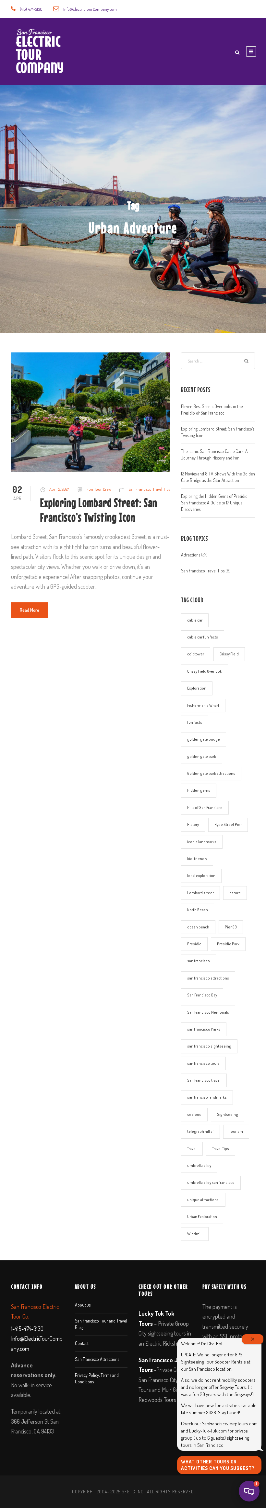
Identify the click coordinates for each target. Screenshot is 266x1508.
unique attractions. (203, 1199)
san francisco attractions (208, 978)
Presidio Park (228, 943)
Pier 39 (231, 927)
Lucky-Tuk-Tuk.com (208, 1431)
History (193, 824)
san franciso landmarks (207, 1097)
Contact (82, 1343)
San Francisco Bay (202, 995)
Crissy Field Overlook (204, 671)
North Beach (197, 909)
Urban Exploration (202, 1216)
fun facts (194, 722)
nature (235, 892)
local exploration (201, 875)
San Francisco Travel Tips (149, 489)
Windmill (194, 1233)
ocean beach (198, 927)
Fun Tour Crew (99, 489)
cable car (194, 620)
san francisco (198, 960)
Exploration (196, 688)
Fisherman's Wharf (203, 705)
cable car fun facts (202, 637)
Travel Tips (220, 1148)
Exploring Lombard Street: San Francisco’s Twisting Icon (98, 510)
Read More (29, 610)
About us (83, 1305)
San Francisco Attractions (97, 1359)
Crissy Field (229, 653)
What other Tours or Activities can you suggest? (218, 1465)
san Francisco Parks (203, 1029)
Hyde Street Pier (228, 824)
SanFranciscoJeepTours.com (230, 1423)
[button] (249, 1491)
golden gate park (201, 756)
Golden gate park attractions (211, 773)
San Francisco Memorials (208, 1012)
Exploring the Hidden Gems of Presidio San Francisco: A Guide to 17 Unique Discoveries (214, 502)
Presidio (194, 943)
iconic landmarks (201, 841)
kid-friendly (197, 858)
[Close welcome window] (252, 1339)
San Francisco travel (204, 1080)
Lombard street (200, 892)
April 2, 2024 (59, 489)
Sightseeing (227, 1114)
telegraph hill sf (200, 1131)
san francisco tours (203, 1063)
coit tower (195, 653)
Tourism (236, 1131)
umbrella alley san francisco (211, 1182)
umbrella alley (199, 1165)
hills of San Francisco (205, 807)
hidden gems (198, 790)
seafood (194, 1114)
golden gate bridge (203, 739)
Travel (192, 1148)
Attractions (190, 554)
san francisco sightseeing (209, 1046)
